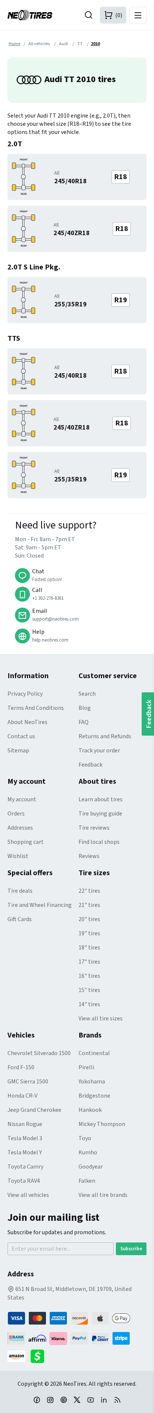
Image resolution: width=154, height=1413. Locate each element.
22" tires (89, 891)
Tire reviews (94, 828)
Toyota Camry (25, 1167)
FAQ (83, 722)
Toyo (84, 1138)
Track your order (99, 750)
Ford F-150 (20, 1067)
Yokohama (91, 1081)
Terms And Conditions (35, 708)
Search (87, 694)
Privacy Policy (25, 694)
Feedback (90, 765)
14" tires (89, 1004)
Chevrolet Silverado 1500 (39, 1053)
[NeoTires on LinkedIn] (104, 1399)
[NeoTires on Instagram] (50, 1399)
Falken (86, 1181)
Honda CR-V (22, 1096)
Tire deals (20, 891)
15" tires (89, 990)
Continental (94, 1053)
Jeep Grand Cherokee (34, 1110)
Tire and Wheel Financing (39, 905)
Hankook (90, 1110)
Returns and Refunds (104, 736)
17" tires (89, 962)
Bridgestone (94, 1096)
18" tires (89, 947)
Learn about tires (100, 799)
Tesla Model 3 (24, 1138)
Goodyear (90, 1167)
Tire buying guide (100, 814)
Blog (84, 708)
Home (14, 44)
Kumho (87, 1152)
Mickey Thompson (101, 1124)
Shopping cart (25, 842)
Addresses (20, 828)
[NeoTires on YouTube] (90, 1399)
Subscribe (131, 1248)
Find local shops (99, 842)
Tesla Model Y (24, 1152)
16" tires (89, 976)
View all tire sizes (100, 1018)
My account (21, 799)
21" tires (89, 905)
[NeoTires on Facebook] (36, 1399)
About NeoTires (27, 722)
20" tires (89, 919)
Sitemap (18, 750)
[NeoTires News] (117, 1399)
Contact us (21, 736)
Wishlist (17, 856)
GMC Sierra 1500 (27, 1081)
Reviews (88, 856)
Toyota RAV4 (23, 1181)
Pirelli (86, 1067)
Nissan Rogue (24, 1124)
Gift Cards (19, 919)
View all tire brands (102, 1195)
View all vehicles (28, 1195)
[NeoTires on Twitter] (77, 1399)
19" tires (89, 933)
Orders (16, 814)
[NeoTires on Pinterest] (63, 1399)
